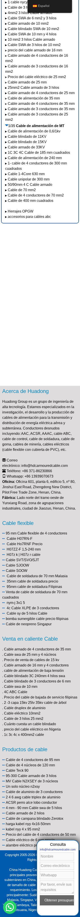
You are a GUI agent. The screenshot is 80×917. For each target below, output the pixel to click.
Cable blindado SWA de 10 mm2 (33, 29)
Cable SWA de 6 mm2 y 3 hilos (32, 18)
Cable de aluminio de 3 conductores (34, 792)
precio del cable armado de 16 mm (35, 50)
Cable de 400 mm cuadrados (30, 200)
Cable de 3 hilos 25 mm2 (23, 719)
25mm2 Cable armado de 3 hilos (33, 87)
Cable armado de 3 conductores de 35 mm (41, 109)
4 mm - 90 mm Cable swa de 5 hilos (34, 808)
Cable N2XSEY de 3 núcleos (35, 781)
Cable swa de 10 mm (20, 686)
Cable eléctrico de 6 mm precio (30, 840)
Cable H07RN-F (19, 538)
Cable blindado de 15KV (27, 142)
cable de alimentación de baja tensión (34, 670)
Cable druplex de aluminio (25, 708)
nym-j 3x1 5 (16, 603)
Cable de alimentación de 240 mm (35, 158)
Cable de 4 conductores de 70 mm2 (36, 195)
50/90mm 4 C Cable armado (30, 184)
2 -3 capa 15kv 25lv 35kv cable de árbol (35, 702)
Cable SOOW (16, 571)
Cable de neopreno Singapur (29, 624)
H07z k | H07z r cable (23, 555)
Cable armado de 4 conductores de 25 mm (41, 93)
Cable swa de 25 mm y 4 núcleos (30, 654)
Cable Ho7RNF (19, 544)
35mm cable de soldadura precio (32, 581)
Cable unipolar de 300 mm (29, 179)
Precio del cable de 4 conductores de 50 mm (41, 834)
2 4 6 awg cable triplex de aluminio (33, 797)
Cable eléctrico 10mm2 (22, 713)
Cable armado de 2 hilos (25, 813)
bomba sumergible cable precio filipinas (37, 619)
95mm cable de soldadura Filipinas (34, 587)
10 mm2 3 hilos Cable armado (31, 39)
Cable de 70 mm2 (22, 190)
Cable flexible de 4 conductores (42, 533)
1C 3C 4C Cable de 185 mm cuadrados (39, 152)
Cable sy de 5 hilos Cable (27, 613)
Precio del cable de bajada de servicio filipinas (40, 697)
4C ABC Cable (15, 692)
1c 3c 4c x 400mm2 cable (24, 735)
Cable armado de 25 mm (27, 82)
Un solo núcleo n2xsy (23, 786)
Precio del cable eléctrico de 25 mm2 (37, 77)
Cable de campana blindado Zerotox (34, 818)
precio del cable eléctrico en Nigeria (32, 729)
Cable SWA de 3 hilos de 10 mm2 (34, 45)
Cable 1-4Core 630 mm (27, 174)
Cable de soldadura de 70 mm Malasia (37, 576)
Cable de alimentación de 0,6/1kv (34, 131)
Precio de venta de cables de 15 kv (31, 660)
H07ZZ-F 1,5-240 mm (24, 549)
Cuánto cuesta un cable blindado (30, 724)
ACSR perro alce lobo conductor (31, 802)
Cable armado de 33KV (26, 147)
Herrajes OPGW (20, 211)
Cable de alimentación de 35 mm (34, 98)
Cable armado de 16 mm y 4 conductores (36, 665)
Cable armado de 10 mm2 (28, 23)
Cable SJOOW (17, 565)
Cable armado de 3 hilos (37, 776)
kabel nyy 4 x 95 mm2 (23, 829)
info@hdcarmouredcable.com (44, 466)
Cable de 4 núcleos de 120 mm (30, 765)
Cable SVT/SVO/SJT (22, 560)
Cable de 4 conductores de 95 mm (33, 760)
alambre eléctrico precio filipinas (31, 845)
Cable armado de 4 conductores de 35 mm (41, 103)
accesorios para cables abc (29, 217)
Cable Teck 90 (17, 770)
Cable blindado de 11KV (27, 136)
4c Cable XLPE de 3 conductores (33, 608)
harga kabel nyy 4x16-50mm (28, 824)
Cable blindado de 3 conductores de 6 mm (37, 681)
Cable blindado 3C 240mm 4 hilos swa (34, 676)
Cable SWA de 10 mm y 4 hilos (32, 34)
